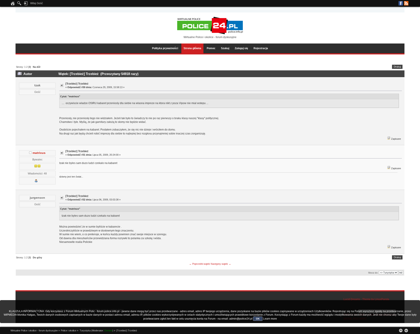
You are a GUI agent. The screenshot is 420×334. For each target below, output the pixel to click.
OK (258, 318)
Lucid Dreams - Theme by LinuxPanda (366, 299)
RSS (406, 3)
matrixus (39, 153)
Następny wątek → (221, 264)
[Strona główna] (12, 4)
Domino (108, 330)
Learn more (270, 318)
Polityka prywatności (165, 48)
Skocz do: (373, 272)
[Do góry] (401, 330)
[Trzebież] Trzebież (76, 83)
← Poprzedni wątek (199, 264)
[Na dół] (406, 330)
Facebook (401, 3)
